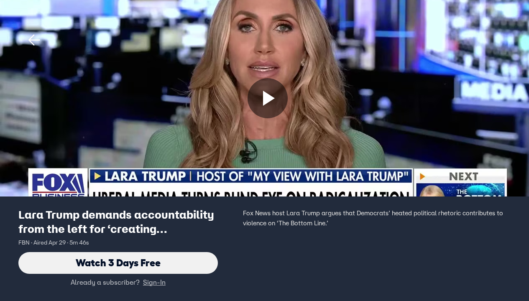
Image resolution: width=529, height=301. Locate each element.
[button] (34, 40)
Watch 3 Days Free (118, 262)
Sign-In (154, 282)
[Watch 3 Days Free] (268, 98)
